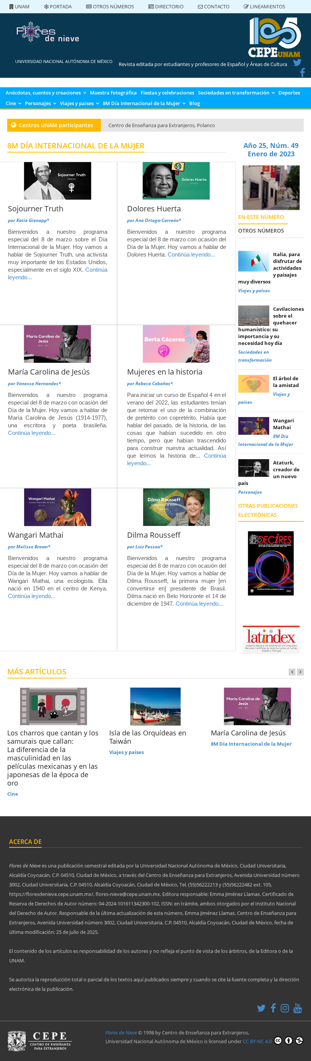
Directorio (169, 6)
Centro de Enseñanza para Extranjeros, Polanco (161, 125)
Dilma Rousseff (154, 535)
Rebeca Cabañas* (154, 383)
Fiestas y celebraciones (167, 92)
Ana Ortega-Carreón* (158, 220)
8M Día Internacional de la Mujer (141, 103)
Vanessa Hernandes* (38, 383)
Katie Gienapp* (32, 220)
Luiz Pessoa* (149, 546)
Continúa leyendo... (191, 254)
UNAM (22, 6)
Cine (11, 103)
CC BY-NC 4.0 (258, 1041)
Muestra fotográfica (113, 92)
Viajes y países (77, 103)
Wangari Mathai (35, 535)
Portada (60, 6)
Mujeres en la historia (165, 372)
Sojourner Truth (35, 208)
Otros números (113, 6)
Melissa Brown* (33, 546)
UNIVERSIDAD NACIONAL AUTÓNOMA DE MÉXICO (64, 61)
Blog (194, 103)
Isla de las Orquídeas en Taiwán (147, 737)
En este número (261, 216)
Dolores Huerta (154, 208)
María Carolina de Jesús (49, 372)
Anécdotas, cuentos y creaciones (43, 92)
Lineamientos (267, 6)
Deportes (289, 92)
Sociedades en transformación (233, 92)
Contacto (216, 6)
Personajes (38, 103)
